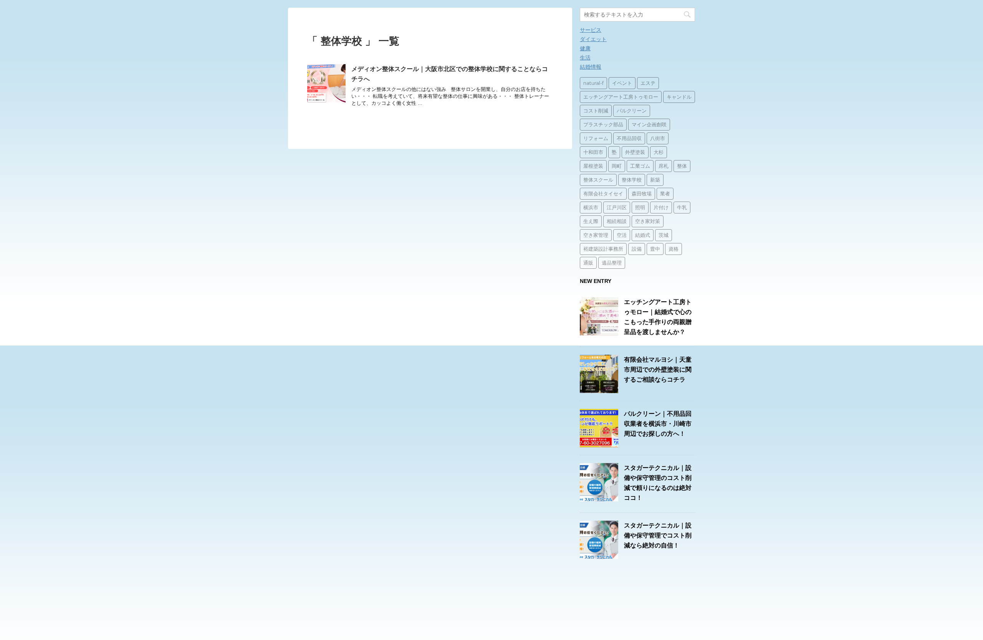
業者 (665, 193)
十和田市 (593, 152)
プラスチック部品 (603, 124)
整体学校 (632, 180)
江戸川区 (617, 207)
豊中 (655, 249)
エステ (647, 83)
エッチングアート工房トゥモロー (620, 97)
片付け (661, 207)
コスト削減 (595, 110)
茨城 (664, 235)
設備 (637, 249)
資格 (674, 249)
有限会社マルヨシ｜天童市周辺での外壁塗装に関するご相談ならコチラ (658, 369)
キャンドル (679, 97)
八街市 (657, 138)
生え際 (590, 221)
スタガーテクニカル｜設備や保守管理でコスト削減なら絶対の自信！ (658, 535)
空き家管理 (595, 235)
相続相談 (617, 221)
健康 (585, 48)
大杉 (659, 152)
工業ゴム (640, 166)
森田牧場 (642, 193)
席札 (664, 166)
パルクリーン (632, 110)
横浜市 (590, 207)
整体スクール (598, 180)
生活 (585, 58)
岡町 (617, 166)
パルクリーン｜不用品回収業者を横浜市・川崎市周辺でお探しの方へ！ (658, 423)
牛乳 (682, 207)
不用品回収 (629, 138)
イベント (622, 83)
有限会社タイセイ (603, 193)
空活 (622, 235)
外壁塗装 (635, 152)
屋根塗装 (593, 166)
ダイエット (593, 39)
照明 (640, 207)
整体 (682, 166)
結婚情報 (590, 67)
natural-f (593, 83)
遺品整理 (612, 263)
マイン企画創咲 (649, 124)
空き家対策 (647, 221)
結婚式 (642, 235)
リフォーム (595, 138)
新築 (655, 180)
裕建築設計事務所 (603, 249)
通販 (588, 263)
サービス (590, 30)
